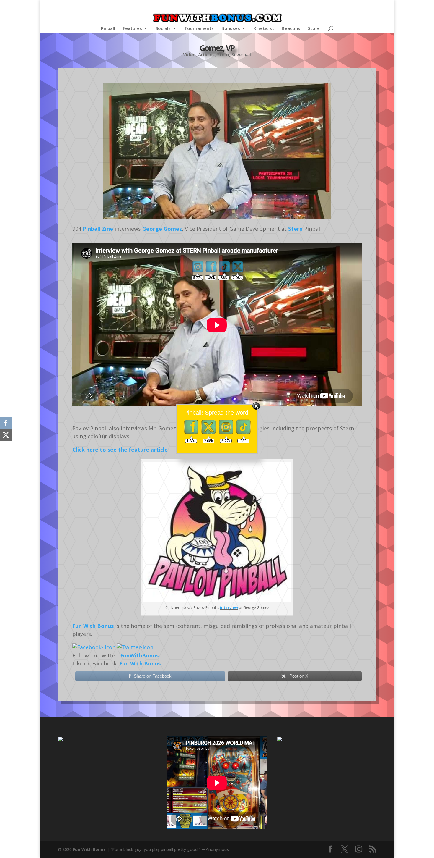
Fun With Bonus (93, 625)
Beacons (291, 28)
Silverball (241, 54)
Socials (163, 28)
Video (189, 54)
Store (314, 28)
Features (132, 28)
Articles (206, 54)
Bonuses (230, 28)
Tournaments (199, 28)
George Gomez (162, 228)
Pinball (108, 28)
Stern (223, 54)
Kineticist (264, 28)
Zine (107, 228)
